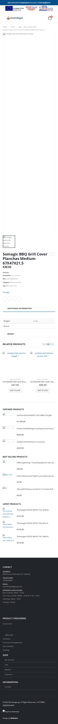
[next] (53, 254)
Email (19, 298)
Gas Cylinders (8, 646)
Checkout (9, 674)
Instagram (18, 610)
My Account (9, 660)
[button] (5, 18)
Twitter (10, 298)
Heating (6, 650)
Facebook (5, 298)
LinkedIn (15, 298)
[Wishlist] (43, 18)
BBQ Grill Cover (11, 286)
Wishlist (8, 669)
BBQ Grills (9, 635)
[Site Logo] (15, 18)
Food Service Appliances (12, 642)
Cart (6, 664)
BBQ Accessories (15, 282)
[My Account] (37, 18)
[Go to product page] (15, 364)
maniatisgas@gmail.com (12, 586)
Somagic (6, 292)
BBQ (4, 627)
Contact (8, 687)
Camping (6, 639)
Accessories (7, 624)
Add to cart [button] (15, 390)
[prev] (49, 254)
